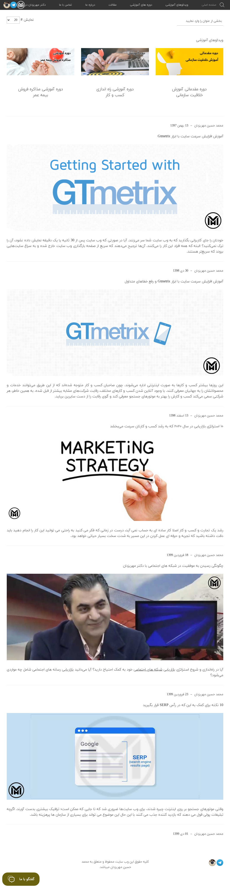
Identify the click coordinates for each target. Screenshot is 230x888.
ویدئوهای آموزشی (177, 5)
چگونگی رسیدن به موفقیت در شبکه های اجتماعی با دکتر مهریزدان (173, 565)
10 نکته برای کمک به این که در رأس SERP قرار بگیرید (183, 705)
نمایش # (27, 19)
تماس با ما (65, 5)
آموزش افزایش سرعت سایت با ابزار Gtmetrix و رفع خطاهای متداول (174, 281)
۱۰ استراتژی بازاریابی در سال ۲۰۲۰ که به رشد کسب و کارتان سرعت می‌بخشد (166, 426)
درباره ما (90, 5)
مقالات (112, 5)
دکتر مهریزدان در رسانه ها (30, 5)
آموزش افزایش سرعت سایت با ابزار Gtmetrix (190, 136)
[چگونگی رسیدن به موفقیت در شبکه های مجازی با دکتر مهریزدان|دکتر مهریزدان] (115, 617)
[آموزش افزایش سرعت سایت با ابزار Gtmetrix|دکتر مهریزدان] (115, 187)
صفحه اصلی (209, 5)
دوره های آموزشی (141, 5)
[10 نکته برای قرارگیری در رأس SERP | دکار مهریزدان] (115, 756)
